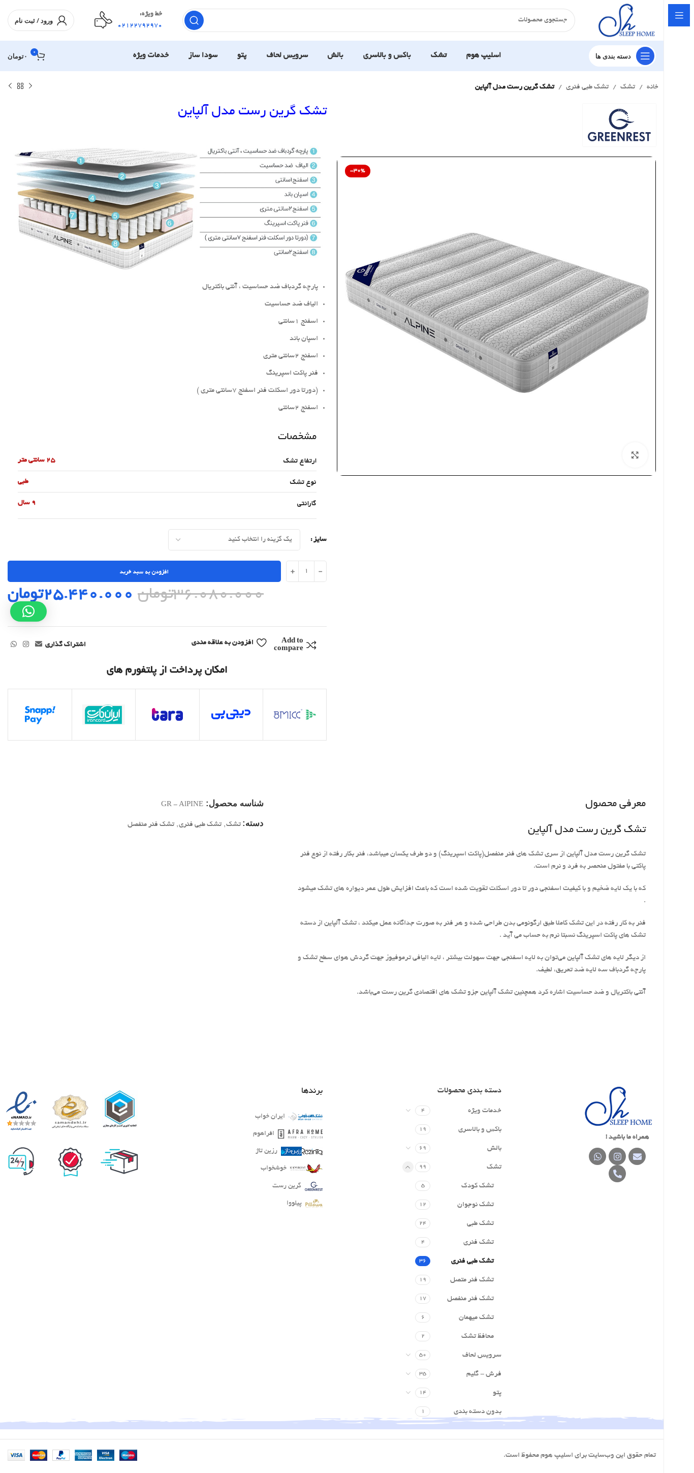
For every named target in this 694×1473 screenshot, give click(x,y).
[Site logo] (625, 21)
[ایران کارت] (103, 714)
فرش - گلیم (483, 1374)
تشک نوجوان (475, 1205)
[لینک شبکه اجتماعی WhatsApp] (14, 645)
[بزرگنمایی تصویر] (635, 455)
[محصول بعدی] (10, 86)
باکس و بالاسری (479, 1129)
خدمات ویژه (484, 1111)
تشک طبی (480, 1224)
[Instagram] (617, 1156)
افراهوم (263, 1134)
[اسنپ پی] (40, 714)
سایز (320, 539)
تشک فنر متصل (472, 1280)
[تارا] (167, 714)
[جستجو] (194, 20)
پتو (497, 1393)
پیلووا (294, 1203)
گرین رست (286, 1186)
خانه (652, 87)
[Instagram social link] (26, 645)
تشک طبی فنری (587, 87)
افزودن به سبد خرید (144, 571)
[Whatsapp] (597, 1156)
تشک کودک (477, 1186)
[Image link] (617, 1107)
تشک (627, 87)
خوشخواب (274, 1168)
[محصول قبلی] (30, 86)
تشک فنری (478, 1242)
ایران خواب (270, 1116)
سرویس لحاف (481, 1355)
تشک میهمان (476, 1318)
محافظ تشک (477, 1336)
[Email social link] (38, 645)
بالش (494, 1148)
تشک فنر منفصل (151, 824)
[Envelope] (637, 1156)
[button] (28, 611)
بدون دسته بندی (477, 1412)
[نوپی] (294, 714)
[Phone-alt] (617, 1173)
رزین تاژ (266, 1151)
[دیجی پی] (231, 714)
